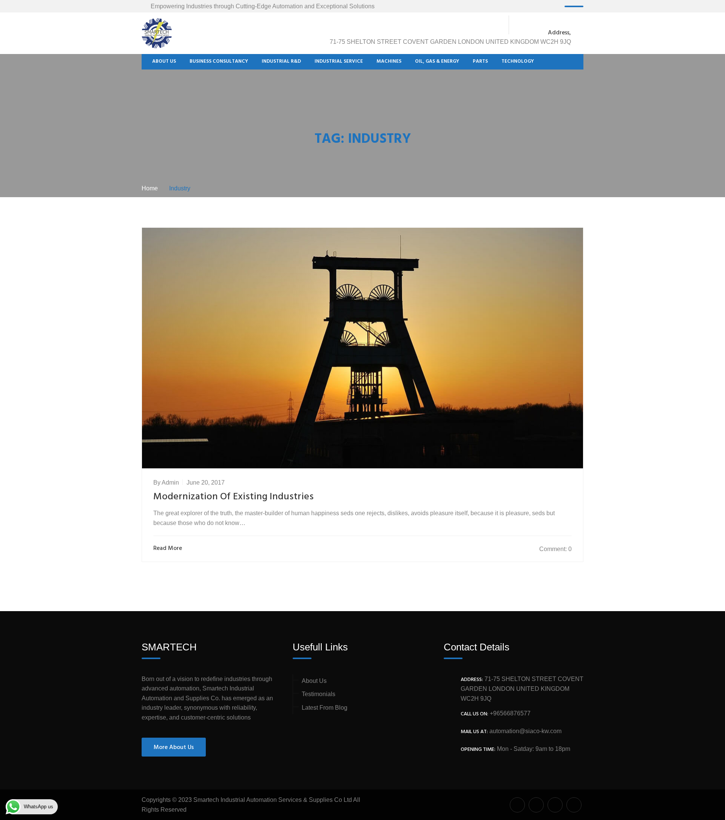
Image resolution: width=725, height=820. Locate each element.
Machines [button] (388, 61)
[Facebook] (521, 25)
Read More (167, 548)
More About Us (174, 747)
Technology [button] (517, 61)
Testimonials (318, 694)
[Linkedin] (567, 25)
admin (170, 482)
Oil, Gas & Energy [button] (437, 61)
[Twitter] (535, 25)
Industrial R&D (281, 61)
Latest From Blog (324, 707)
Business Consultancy (219, 61)
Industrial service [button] (339, 61)
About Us (164, 61)
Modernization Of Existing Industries (233, 497)
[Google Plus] (551, 25)
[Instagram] (579, 25)
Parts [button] (480, 61)
